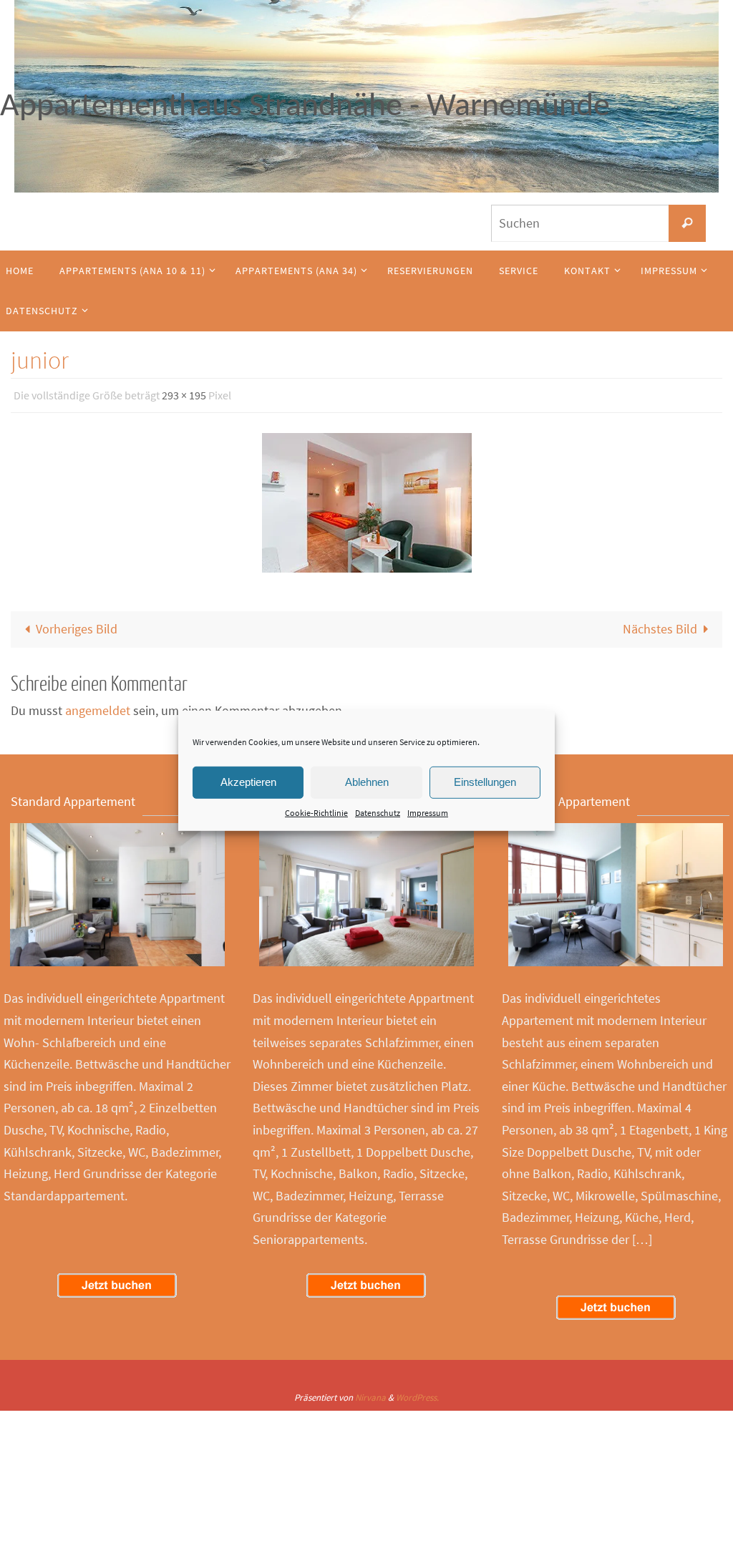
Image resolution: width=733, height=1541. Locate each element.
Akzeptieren (248, 782)
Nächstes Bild (660, 625)
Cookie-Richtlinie (316, 812)
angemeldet (97, 707)
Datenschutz (377, 812)
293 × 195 (184, 394)
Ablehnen (367, 782)
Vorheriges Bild (76, 625)
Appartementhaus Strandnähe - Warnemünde (305, 107)
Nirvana (370, 1393)
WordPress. (417, 1393)
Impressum (427, 812)
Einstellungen (485, 782)
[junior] (366, 499)
